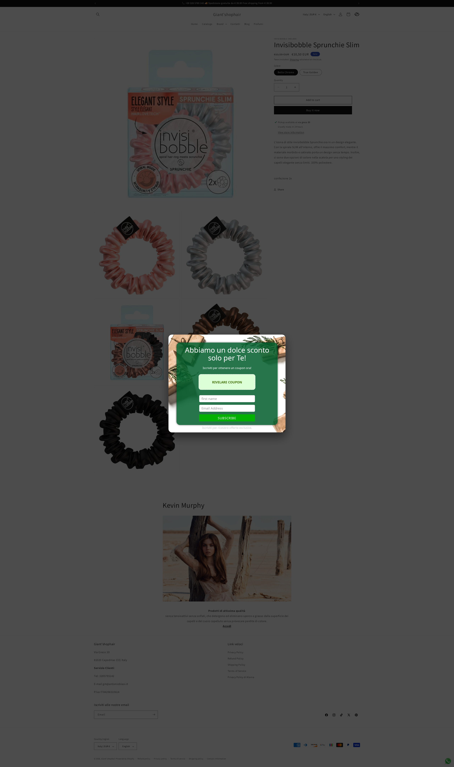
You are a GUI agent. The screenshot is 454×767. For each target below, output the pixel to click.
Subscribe (227, 418)
